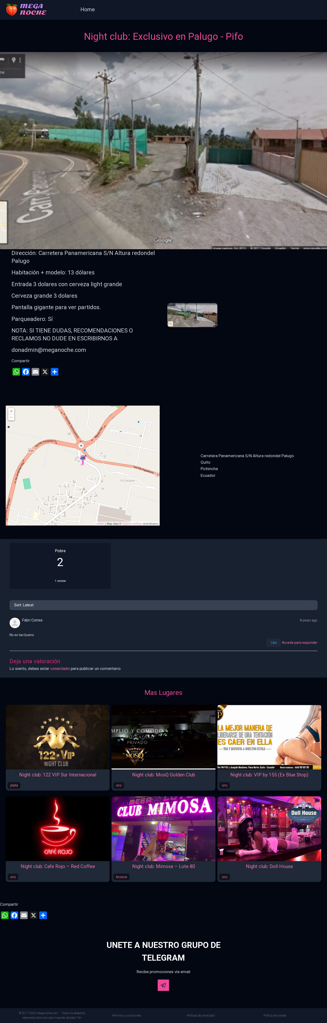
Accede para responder (299, 643)
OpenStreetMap (132, 523)
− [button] (11, 417)
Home (87, 9)
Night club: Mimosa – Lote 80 (163, 866)
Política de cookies (275, 1015)
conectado (60, 668)
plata (14, 785)
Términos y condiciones (126, 1015)
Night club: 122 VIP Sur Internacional (57, 775)
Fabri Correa (32, 620)
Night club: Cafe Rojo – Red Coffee (58, 866)
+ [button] (11, 411)
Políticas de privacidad (201, 1015)
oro (119, 785)
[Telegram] (163, 985)
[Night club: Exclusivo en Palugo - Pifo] (83, 460)
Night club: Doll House (269, 866)
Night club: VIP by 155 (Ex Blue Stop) (269, 775)
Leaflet (100, 523)
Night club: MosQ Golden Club (163, 775)
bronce (121, 877)
